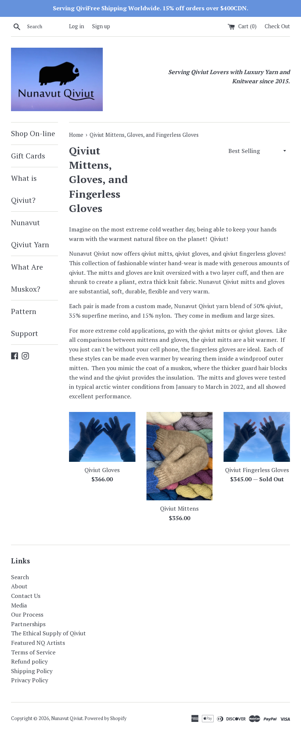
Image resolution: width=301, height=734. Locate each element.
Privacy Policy (29, 680)
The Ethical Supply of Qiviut (48, 633)
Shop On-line (33, 133)
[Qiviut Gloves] (102, 436)
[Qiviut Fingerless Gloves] (257, 436)
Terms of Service (33, 652)
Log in (76, 26)
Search (20, 577)
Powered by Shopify (105, 718)
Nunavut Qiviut (67, 718)
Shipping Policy (31, 671)
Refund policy (29, 661)
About (19, 586)
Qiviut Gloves (102, 470)
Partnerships (28, 624)
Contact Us (25, 596)
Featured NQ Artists (38, 643)
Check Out (277, 26)
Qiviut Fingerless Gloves (257, 470)
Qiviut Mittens (179, 508)
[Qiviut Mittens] (179, 456)
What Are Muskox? (27, 278)
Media (19, 605)
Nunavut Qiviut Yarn (30, 233)
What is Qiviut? (24, 189)
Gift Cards (28, 156)
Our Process (27, 614)
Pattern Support (24, 322)
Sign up (101, 26)
